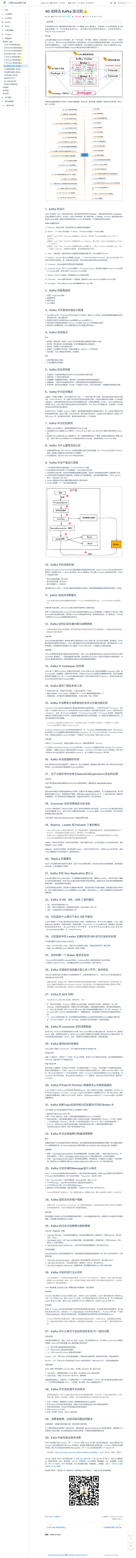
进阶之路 (46, 3)
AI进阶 (63, 3)
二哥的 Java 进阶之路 (82, 1459)
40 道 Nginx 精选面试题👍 (13, 60)
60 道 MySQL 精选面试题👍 (13, 51)
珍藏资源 (89, 3)
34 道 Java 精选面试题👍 (12, 45)
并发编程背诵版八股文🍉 (12, 72)
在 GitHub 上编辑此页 (54, 1516)
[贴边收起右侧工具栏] (131, 1532)
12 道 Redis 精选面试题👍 (13, 57)
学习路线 (81, 3)
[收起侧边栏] (29, 23)
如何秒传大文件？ (10, 78)
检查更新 (131, 1539)
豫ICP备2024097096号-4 (56, 1555)
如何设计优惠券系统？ (11, 84)
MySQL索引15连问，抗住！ (13, 54)
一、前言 (5, 10)
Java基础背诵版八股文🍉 (12, 69)
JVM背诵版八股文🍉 (11, 75)
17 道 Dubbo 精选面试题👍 (13, 63)
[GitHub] (111, 3)
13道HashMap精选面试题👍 (13, 48)
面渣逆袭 (55, 3)
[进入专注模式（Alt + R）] (131, 1546)
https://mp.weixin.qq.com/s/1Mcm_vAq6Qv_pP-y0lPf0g (76, 1452)
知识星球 (73, 3)
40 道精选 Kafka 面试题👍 (13, 66)
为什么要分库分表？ (10, 81)
